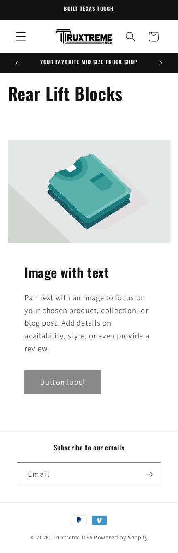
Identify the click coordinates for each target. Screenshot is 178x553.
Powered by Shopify (121, 537)
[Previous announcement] (17, 63)
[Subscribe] (149, 474)
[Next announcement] (161, 63)
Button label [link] (62, 382)
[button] (21, 36)
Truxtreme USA (72, 537)
